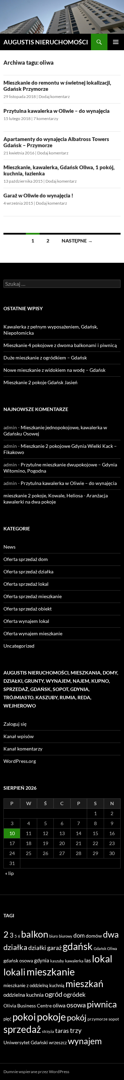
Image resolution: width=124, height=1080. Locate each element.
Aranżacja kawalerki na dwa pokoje (55, 499)
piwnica (102, 1003)
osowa (76, 1005)
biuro (53, 936)
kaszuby (57, 961)
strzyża (48, 1031)
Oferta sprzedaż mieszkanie (32, 596)
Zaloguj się (15, 724)
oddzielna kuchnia (23, 995)
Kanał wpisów (18, 736)
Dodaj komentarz (54, 96)
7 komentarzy (45, 118)
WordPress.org (19, 761)
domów (94, 936)
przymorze (97, 1019)
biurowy (65, 936)
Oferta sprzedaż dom (25, 559)
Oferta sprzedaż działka (28, 571)
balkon (34, 934)
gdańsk (78, 946)
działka (15, 947)
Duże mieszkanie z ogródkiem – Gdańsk (45, 357)
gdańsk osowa (18, 960)
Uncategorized (18, 646)
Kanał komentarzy (22, 749)
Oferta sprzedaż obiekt (27, 609)
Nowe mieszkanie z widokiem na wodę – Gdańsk (54, 370)
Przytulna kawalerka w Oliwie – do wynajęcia (56, 111)
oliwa (59, 1005)
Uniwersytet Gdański (25, 1042)
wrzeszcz (58, 1042)
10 (12, 833)
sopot (113, 1019)
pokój (76, 1017)
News (9, 547)
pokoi (24, 1017)
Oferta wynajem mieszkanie (32, 633)
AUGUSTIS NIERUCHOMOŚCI (45, 42)
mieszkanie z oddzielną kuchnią (33, 985)
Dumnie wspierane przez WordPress (36, 1071)
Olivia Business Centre (27, 1005)
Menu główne (115, 42)
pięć (7, 1019)
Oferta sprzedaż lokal (26, 584)
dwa (111, 934)
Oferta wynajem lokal (26, 621)
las (87, 960)
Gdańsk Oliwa (105, 948)
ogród (53, 994)
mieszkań (84, 983)
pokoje (51, 1017)
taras (62, 1030)
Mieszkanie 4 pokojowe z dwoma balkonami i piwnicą (60, 345)
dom (79, 935)
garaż (54, 947)
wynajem (85, 1041)
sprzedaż (22, 1029)
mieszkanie (51, 971)
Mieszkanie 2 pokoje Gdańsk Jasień (40, 382)
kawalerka (74, 960)
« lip (9, 873)
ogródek (74, 994)
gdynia (41, 960)
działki (37, 947)
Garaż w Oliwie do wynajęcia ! (38, 195)
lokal (102, 958)
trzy (76, 1030)
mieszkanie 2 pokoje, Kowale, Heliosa (43, 495)
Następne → (77, 241)
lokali (14, 972)
